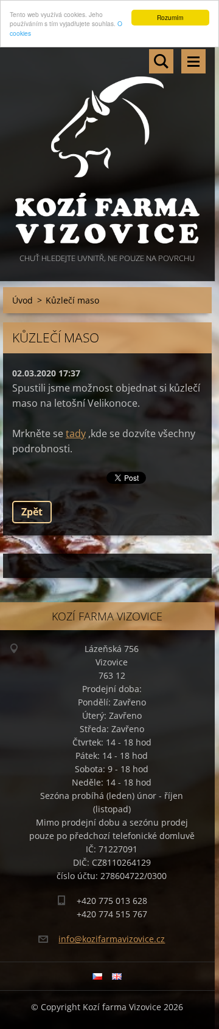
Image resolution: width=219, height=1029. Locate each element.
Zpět (32, 511)
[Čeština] (97, 976)
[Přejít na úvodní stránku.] (107, 145)
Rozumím (170, 17)
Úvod (22, 300)
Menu (193, 61)
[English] (117, 976)
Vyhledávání (161, 61)
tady (76, 433)
